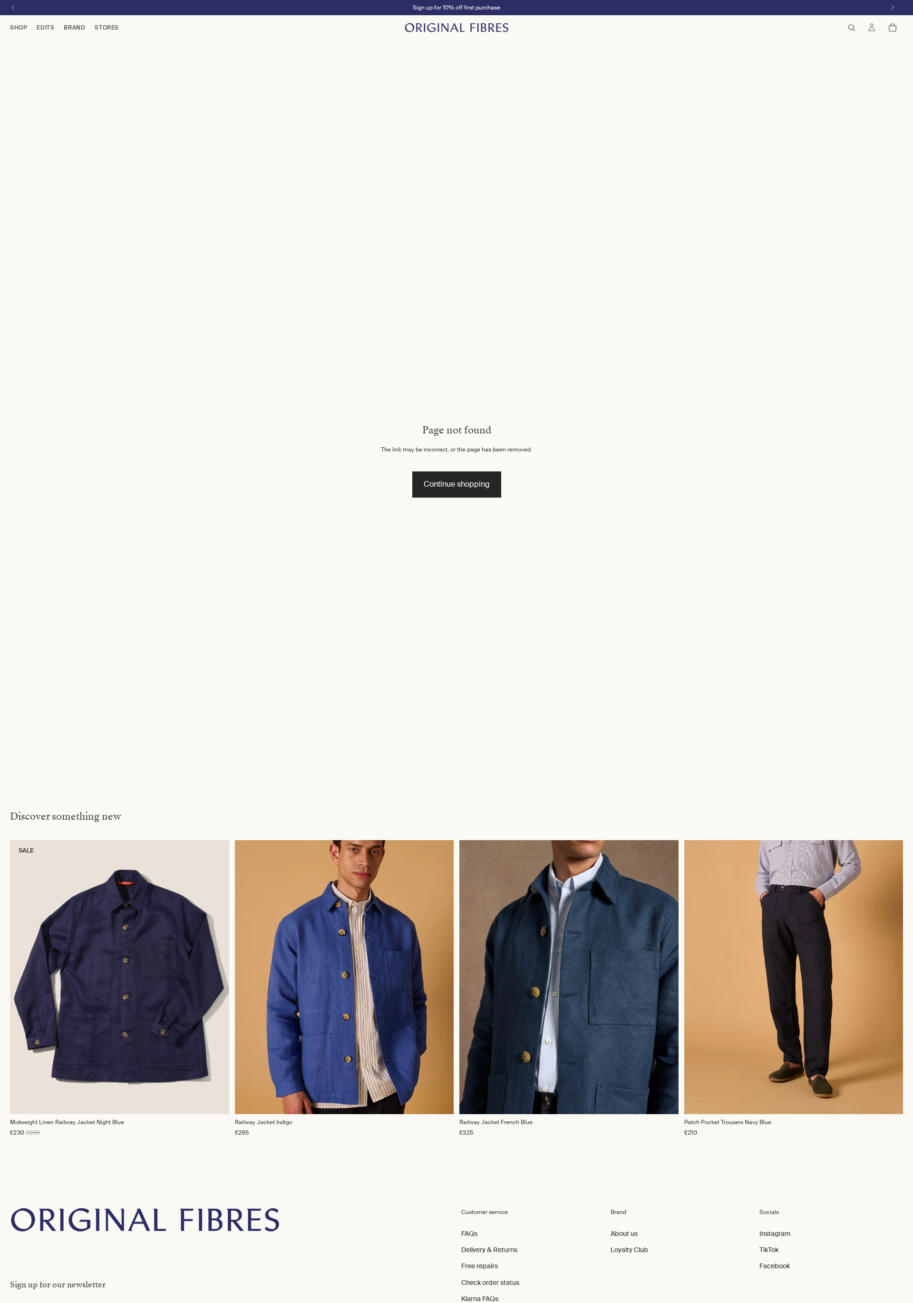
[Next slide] (436, 977)
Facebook (774, 1266)
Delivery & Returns (489, 1249)
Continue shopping (457, 484)
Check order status (490, 1282)
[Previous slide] (252, 977)
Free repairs (479, 1266)
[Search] (851, 27)
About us (624, 1233)
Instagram (775, 1233)
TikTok (768, 1249)
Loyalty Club (629, 1249)
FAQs (469, 1233)
